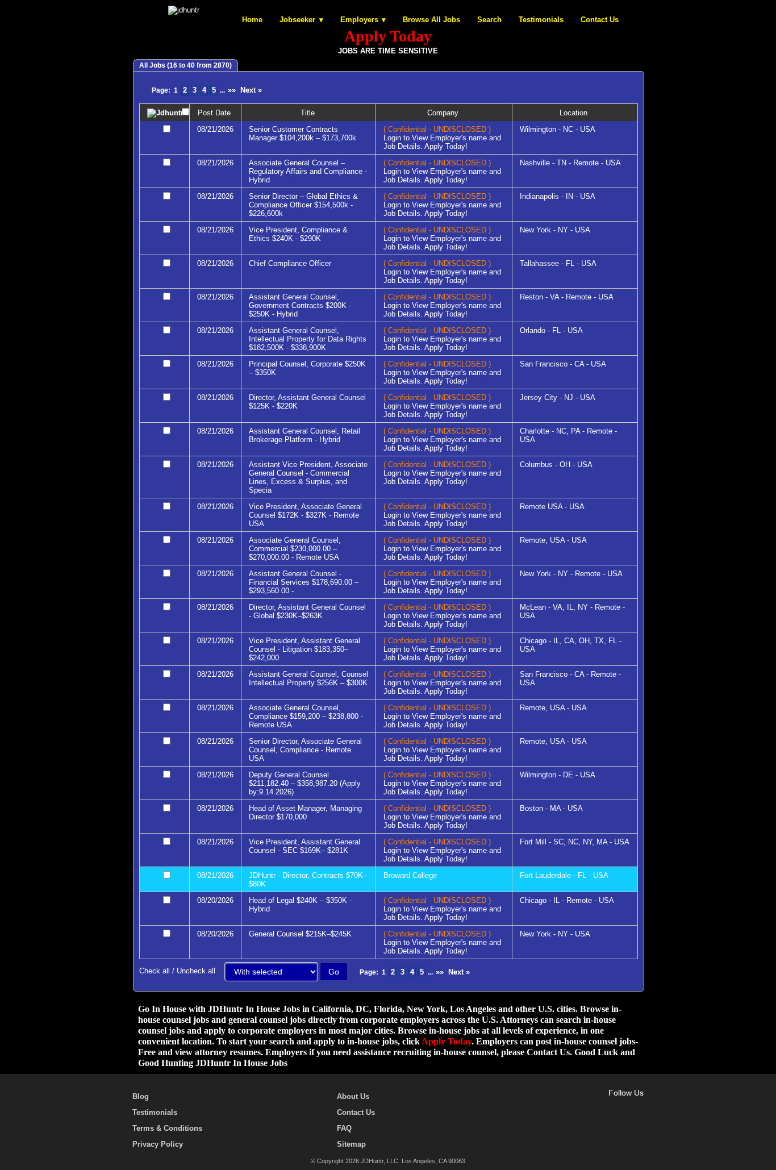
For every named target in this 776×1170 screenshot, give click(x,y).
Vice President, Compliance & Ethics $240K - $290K (298, 234)
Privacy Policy (157, 1144)
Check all (154, 971)
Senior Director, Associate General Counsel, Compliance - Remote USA (305, 750)
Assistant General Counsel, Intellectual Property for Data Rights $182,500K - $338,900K (307, 339)
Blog (140, 1096)
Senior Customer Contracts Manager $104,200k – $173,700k (302, 133)
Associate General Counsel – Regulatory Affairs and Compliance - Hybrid (308, 171)
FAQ (344, 1128)
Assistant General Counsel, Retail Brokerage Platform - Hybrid (304, 435)
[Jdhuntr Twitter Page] (605, 1105)
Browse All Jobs (431, 19)
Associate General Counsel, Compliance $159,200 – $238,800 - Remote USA (306, 716)
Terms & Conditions (167, 1128)
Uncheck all (196, 971)
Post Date (215, 113)
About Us (353, 1096)
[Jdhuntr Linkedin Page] (621, 1105)
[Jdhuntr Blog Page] (638, 1105)
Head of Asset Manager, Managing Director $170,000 (305, 812)
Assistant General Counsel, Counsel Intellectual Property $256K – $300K (308, 678)
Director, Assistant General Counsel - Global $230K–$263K (307, 611)
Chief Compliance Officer (290, 263)
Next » (251, 90)
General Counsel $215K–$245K (300, 934)
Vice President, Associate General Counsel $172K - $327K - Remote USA (305, 515)
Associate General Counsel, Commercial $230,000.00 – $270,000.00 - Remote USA (295, 548)
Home (252, 19)
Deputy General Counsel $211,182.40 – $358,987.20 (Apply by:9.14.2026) (305, 783)
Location (575, 113)
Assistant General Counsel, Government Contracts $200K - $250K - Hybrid (300, 305)
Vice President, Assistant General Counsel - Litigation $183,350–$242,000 (304, 649)
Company (444, 113)
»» (232, 90)
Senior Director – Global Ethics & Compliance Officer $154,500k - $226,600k (303, 205)
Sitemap (351, 1144)
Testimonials (541, 19)
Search (489, 19)
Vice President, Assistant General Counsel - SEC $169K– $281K (304, 846)
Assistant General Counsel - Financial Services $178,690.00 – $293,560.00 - (303, 582)
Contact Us (600, 19)
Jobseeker (297, 19)
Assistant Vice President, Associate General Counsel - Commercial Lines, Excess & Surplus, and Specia (308, 477)
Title (309, 113)
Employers (359, 19)
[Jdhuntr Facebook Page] (588, 1105)
